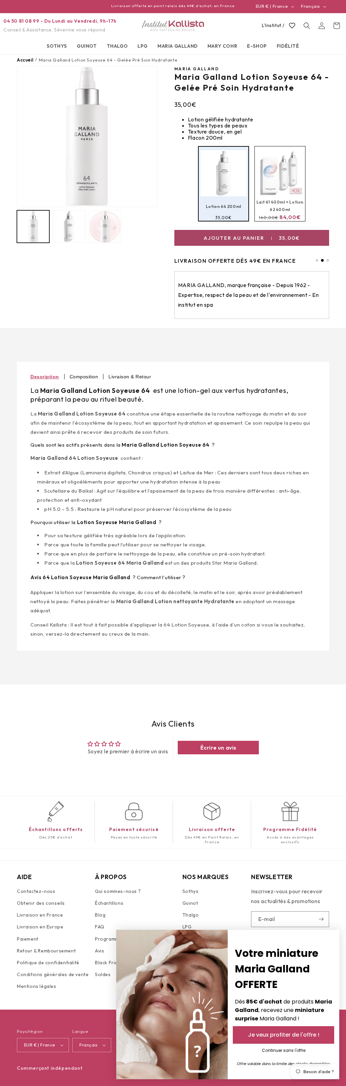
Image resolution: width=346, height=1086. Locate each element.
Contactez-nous (36, 891)
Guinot (190, 903)
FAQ (99, 927)
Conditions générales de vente (53, 974)
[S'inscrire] (321, 919)
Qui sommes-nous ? (118, 891)
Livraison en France (40, 915)
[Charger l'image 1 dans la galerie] (33, 226)
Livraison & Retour (129, 376)
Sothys (190, 891)
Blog (100, 915)
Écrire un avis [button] (218, 747)
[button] (57, 46)
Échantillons (109, 903)
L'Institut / (273, 25)
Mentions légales (36, 986)
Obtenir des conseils (41, 903)
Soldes (103, 974)
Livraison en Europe (40, 927)
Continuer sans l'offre (283, 1050)
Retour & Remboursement (46, 951)
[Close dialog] (331, 938)
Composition (84, 376)
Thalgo (190, 915)
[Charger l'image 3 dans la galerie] (105, 226)
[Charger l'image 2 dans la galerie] (69, 226)
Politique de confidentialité (48, 963)
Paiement (28, 939)
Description (44, 376)
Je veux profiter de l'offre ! (283, 1035)
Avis (99, 951)
